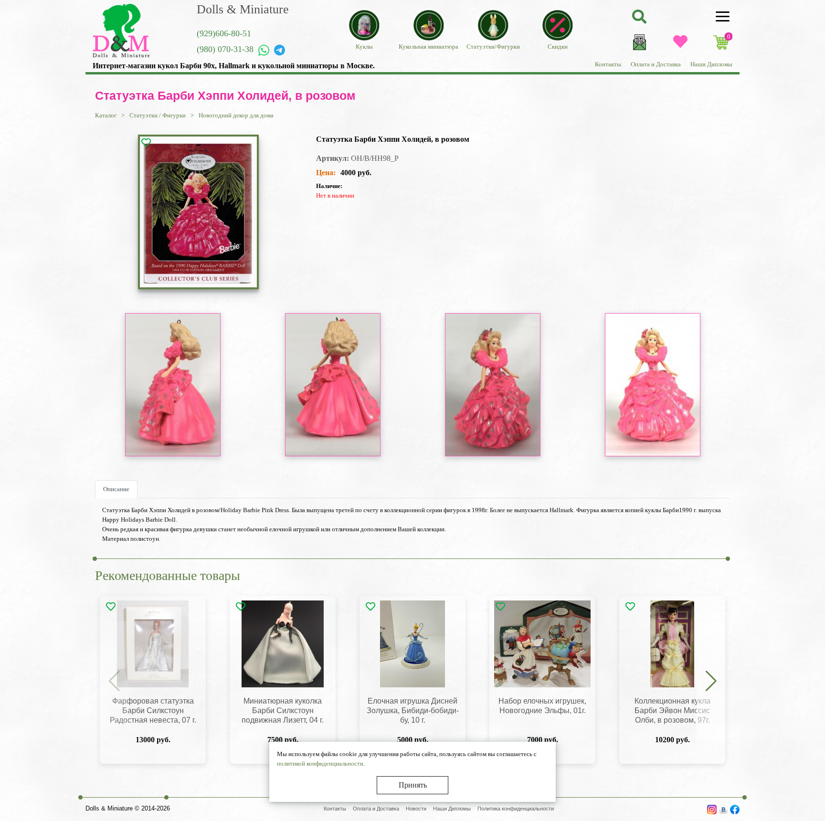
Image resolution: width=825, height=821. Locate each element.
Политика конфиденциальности (515, 808)
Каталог (105, 115)
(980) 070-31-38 (225, 49)
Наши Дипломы (711, 64)
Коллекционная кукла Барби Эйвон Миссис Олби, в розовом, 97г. (672, 710)
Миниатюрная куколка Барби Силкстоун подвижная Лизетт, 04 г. (283, 710)
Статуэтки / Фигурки (157, 115)
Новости (416, 808)
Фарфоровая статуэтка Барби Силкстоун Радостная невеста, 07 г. (153, 710)
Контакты (608, 64)
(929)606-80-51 (224, 33)
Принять (413, 785)
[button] (711, 681)
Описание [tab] (116, 489)
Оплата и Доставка (656, 64)
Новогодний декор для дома (236, 115)
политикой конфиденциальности (320, 763)
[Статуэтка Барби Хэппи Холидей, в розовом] (198, 212)
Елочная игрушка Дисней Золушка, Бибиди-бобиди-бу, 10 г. (413, 710)
